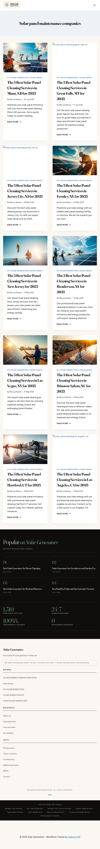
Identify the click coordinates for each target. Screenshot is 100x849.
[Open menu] (94, 5)
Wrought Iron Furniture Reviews (59, 808)
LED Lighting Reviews (35, 808)
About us (7, 716)
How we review (9, 727)
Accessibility (8, 733)
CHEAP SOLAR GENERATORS (15, 701)
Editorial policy (9, 721)
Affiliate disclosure (10, 765)
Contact (6, 777)
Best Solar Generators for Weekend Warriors (22, 588)
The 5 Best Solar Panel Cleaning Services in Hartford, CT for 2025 (24, 479)
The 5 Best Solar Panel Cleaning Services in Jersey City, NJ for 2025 (25, 191)
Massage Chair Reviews (13, 808)
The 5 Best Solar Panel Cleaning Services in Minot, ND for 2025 (24, 88)
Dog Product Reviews (15, 812)
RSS (50, 795)
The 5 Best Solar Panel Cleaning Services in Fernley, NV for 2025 (73, 191)
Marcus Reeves (15, 99)
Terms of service (10, 754)
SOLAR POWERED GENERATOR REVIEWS (20, 678)
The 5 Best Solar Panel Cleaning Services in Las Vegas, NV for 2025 (25, 380)
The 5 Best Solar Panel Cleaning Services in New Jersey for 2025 (24, 281)
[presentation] (25, 57)
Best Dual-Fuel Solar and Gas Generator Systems (73, 588)
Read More (14, 122)
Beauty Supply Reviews (55, 812)
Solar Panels (36, 78)
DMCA (5, 771)
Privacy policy (8, 748)
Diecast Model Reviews (84, 808)
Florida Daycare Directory (50, 816)
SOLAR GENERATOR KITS (13, 695)
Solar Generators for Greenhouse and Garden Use (73, 568)
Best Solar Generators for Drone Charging (21, 568)
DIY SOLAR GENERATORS (18, 78)
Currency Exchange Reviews (79, 812)
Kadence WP (74, 837)
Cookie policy (8, 759)
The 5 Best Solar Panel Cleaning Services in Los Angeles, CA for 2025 (74, 479)
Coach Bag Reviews (35, 812)
